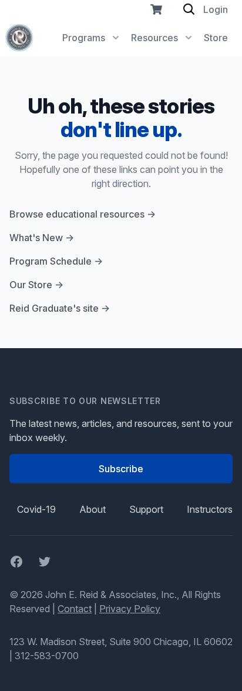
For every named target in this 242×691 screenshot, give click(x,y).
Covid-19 (36, 509)
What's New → (41, 237)
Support (146, 509)
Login (215, 9)
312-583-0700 (47, 656)
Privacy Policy (129, 609)
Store (216, 38)
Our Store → (36, 285)
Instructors (210, 509)
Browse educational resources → (82, 214)
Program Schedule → (56, 261)
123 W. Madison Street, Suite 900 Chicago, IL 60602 (121, 641)
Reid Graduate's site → (59, 308)
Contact (75, 609)
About (92, 509)
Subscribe (121, 469)
